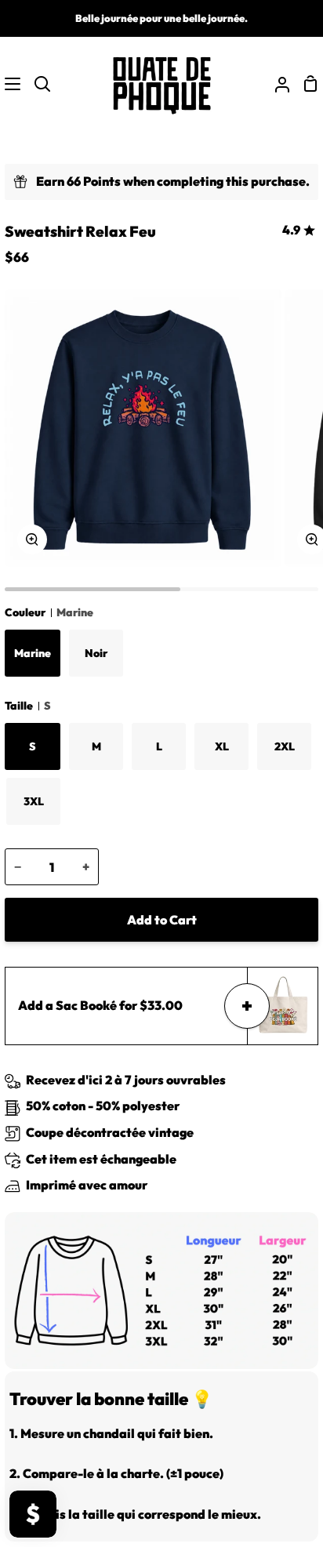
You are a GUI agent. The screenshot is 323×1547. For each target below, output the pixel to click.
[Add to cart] (247, 1006)
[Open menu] (11, 84)
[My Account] (276, 84)
